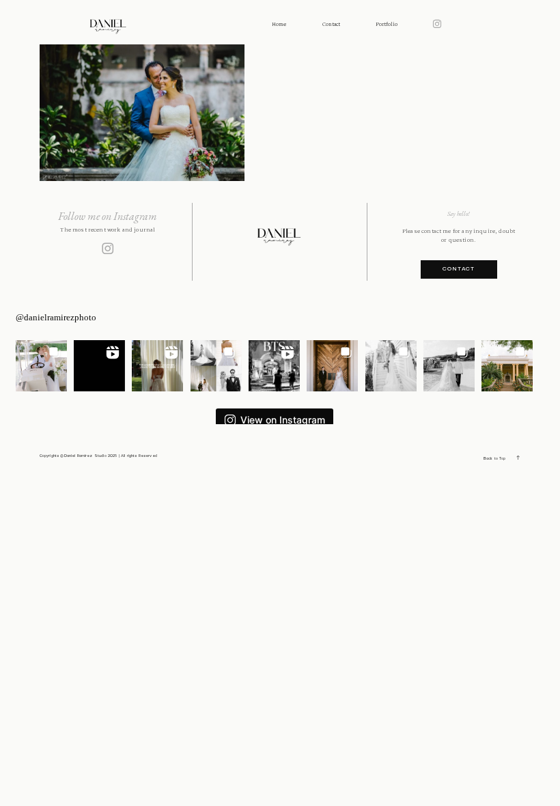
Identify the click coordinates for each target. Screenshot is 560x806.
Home (279, 24)
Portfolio (386, 24)
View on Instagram (282, 420)
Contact (331, 24)
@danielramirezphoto (56, 317)
